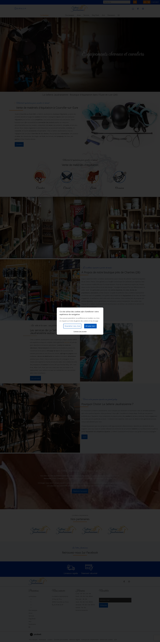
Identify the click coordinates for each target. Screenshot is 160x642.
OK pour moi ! (90, 326)
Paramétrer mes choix (72, 326)
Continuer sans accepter (80, 331)
